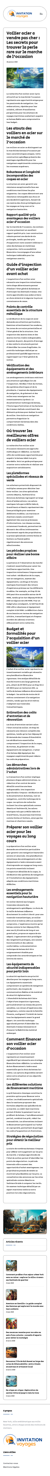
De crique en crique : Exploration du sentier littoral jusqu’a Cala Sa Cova (22, 1391)
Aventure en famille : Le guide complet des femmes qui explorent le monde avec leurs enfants (24, 1306)
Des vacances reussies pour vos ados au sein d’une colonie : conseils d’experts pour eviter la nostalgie (23, 1335)
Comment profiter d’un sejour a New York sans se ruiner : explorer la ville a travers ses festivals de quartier (25, 1277)
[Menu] (41, 13)
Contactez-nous (10, 1463)
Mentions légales (11, 1467)
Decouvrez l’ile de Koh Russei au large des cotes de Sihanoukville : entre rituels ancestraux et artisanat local (25, 1364)
